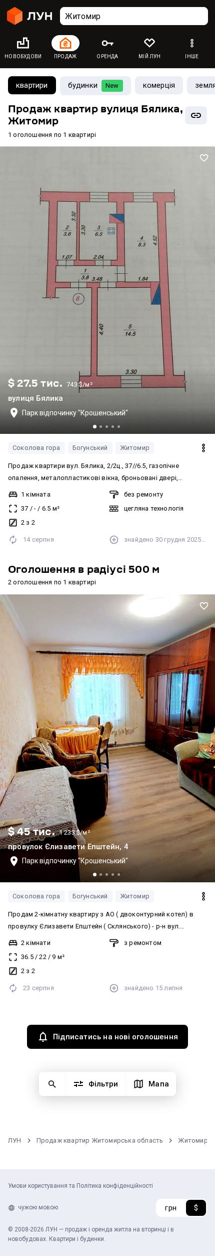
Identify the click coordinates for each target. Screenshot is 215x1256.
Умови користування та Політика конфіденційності (80, 1185)
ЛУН (15, 1140)
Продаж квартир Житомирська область (100, 1140)
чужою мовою (38, 1207)
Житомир (135, 447)
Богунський (90, 447)
